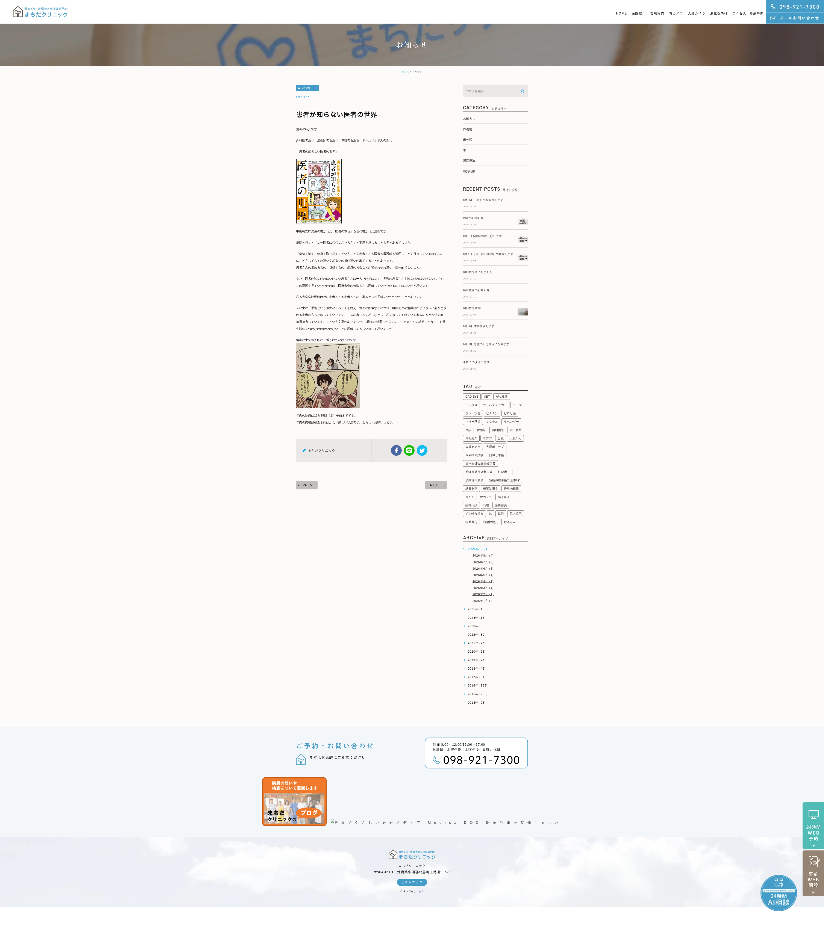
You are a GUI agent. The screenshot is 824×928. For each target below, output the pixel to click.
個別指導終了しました (478, 272)
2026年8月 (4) (483, 555)
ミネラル (492, 421)
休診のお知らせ (473, 218)
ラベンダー (511, 421)
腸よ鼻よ (504, 497)
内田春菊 (516, 430)
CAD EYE (471, 396)
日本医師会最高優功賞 (480, 463)
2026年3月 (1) (483, 587)
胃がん (469, 497)
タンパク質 (472, 413)
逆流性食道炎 (474, 513)
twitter (422, 450)
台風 (501, 438)
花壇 (486, 505)
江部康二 (504, 472)
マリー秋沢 (472, 421)
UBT (487, 396)
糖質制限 (471, 488)
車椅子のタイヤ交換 (476, 362)
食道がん (510, 522)
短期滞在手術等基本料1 (505, 480)
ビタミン (492, 413)
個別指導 (498, 430)
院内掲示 (516, 513)
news (305, 88)
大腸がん (515, 438)
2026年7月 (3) (483, 562)
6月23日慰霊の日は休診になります (486, 344)
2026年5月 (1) (483, 574)
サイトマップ (412, 882)
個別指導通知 (472, 308)
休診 (468, 430)
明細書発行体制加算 (478, 472)
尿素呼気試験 (474, 455)
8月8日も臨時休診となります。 (484, 236)
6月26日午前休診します (479, 326)
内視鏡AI (471, 438)
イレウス (471, 405)
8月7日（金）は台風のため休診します (488, 254)
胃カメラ (676, 13)
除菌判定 (471, 522)
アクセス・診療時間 (748, 13)
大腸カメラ (696, 13)
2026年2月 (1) (483, 594)
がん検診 (502, 396)
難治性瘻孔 (490, 522)
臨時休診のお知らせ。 (478, 290)
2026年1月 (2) (483, 600)
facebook (396, 450)
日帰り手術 (496, 455)
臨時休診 (471, 505)
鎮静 (501, 513)
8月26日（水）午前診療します (483, 200)
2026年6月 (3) (483, 568)
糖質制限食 (490, 488)
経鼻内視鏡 (511, 488)
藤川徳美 (501, 505)
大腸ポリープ (495, 446)
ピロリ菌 (510, 413)
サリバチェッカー (495, 405)
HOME (621, 13)
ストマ (517, 405)
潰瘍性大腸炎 (474, 480)
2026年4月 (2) (483, 581)
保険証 (481, 430)
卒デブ (487, 438)
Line (409, 450)
